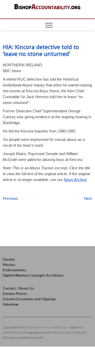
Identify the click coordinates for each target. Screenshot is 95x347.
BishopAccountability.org (49, 327)
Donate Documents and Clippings (29, 299)
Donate (9, 259)
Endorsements (14, 270)
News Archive (75, 179)
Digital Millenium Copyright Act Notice (33, 275)
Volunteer (11, 304)
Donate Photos (15, 293)
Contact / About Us (18, 288)
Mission (9, 264)
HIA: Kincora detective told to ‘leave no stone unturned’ (41, 50)
